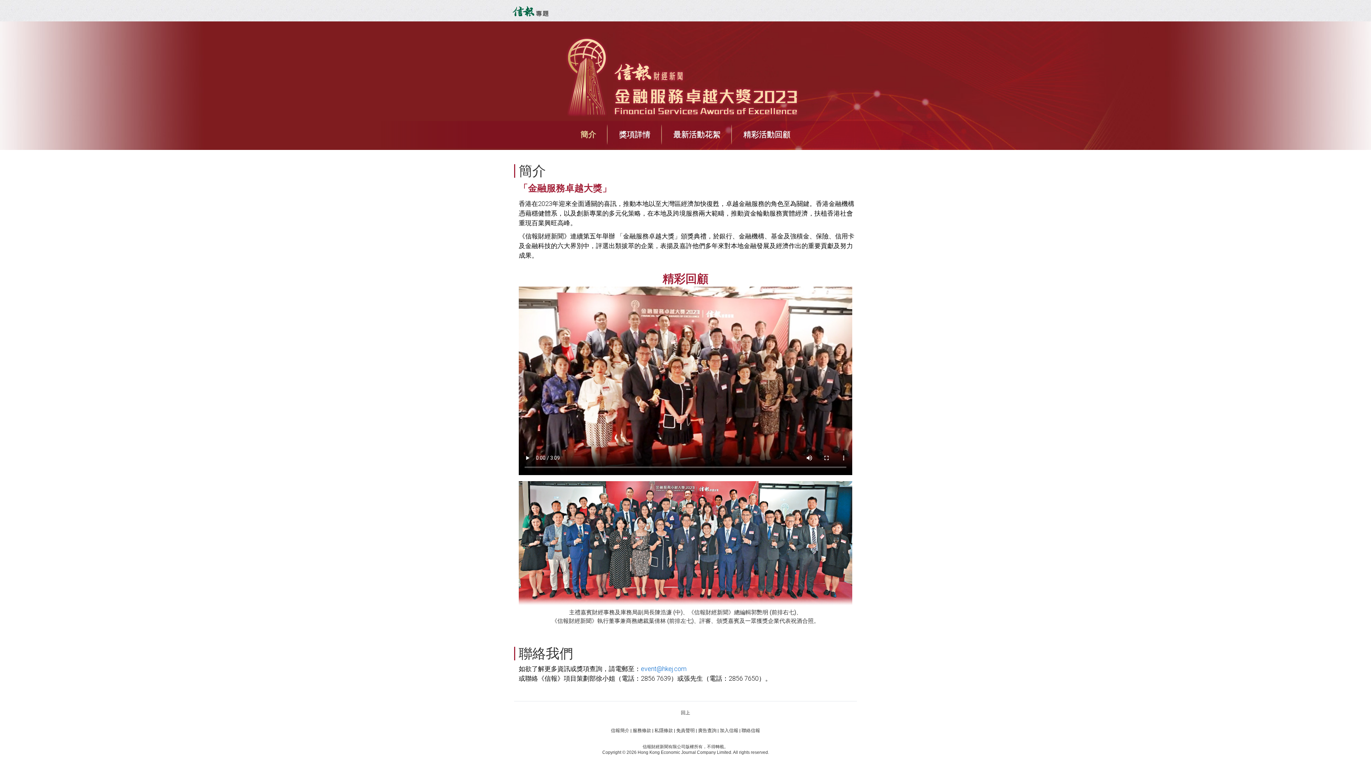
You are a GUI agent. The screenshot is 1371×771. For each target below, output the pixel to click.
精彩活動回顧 (766, 134)
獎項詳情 (635, 134)
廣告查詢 (707, 730)
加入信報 (729, 730)
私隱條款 (663, 730)
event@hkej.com (664, 668)
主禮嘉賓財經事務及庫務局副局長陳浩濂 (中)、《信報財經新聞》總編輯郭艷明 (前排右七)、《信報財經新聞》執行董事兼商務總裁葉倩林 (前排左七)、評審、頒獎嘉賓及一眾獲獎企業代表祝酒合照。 (685, 616)
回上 (685, 712)
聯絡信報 (751, 730)
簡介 (588, 134)
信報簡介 (620, 730)
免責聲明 (685, 730)
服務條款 (642, 730)
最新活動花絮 (696, 134)
